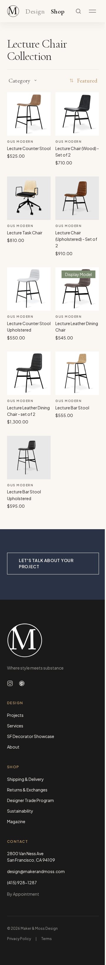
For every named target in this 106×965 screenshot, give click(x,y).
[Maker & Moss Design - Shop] (13, 11)
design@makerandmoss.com (36, 871)
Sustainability (20, 810)
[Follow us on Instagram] (10, 683)
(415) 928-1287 (22, 882)
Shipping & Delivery (25, 779)
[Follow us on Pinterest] (22, 683)
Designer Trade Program (30, 800)
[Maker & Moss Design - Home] (53, 640)
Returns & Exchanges (27, 789)
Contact (17, 841)
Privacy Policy (19, 939)
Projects (15, 715)
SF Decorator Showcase (30, 736)
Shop (58, 11)
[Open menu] (92, 11)
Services (15, 725)
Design (35, 11)
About (13, 746)
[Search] (78, 11)
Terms (46, 939)
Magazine (16, 821)
